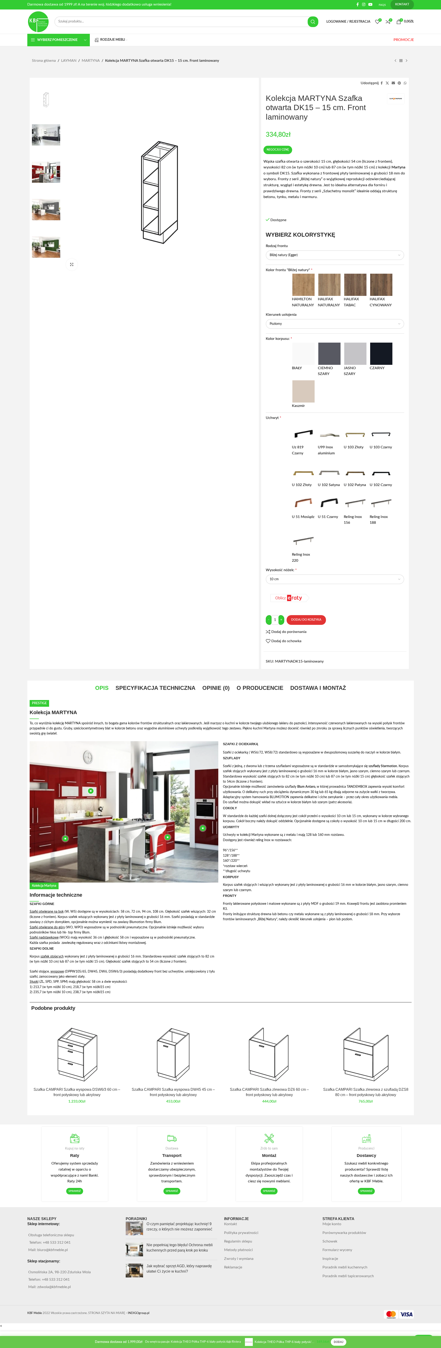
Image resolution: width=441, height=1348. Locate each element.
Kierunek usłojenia (281, 314)
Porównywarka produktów (344, 1233)
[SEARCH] (313, 21)
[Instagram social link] (363, 4)
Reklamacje (233, 1267)
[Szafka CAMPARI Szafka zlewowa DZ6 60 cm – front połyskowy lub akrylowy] (269, 1050)
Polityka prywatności (241, 1233)
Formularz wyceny (337, 1250)
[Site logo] (38, 21)
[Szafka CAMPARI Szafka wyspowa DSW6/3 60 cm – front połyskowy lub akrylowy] (77, 1050)
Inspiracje (330, 1259)
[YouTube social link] (370, 4)
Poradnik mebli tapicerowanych (348, 1276)
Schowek (329, 1241)
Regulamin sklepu (238, 1241)
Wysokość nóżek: (281, 570)
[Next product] (406, 61)
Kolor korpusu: (279, 339)
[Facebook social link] (357, 4)
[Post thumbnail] (134, 1228)
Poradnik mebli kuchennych (344, 1267)
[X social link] (387, 83)
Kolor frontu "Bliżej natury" (289, 270)
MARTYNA (91, 60)
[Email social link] (393, 83)
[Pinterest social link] (399, 83)
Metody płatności (238, 1250)
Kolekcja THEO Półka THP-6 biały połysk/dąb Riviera (285, 1342)
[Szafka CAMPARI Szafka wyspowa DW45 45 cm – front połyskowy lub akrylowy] (173, 1050)
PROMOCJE (404, 40)
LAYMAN (68, 60)
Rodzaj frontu (277, 246)
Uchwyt (273, 418)
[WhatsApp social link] (405, 83)
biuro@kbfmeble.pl (52, 1250)
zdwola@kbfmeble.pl (54, 1287)
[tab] (102, 688)
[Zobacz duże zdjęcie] (72, 264)
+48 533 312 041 (57, 1242)
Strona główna (44, 60)
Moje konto (331, 1224)
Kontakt (230, 1224)
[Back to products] (401, 61)
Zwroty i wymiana (238, 1259)
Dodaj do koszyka (306, 619)
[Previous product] (395, 61)
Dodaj (338, 1342)
